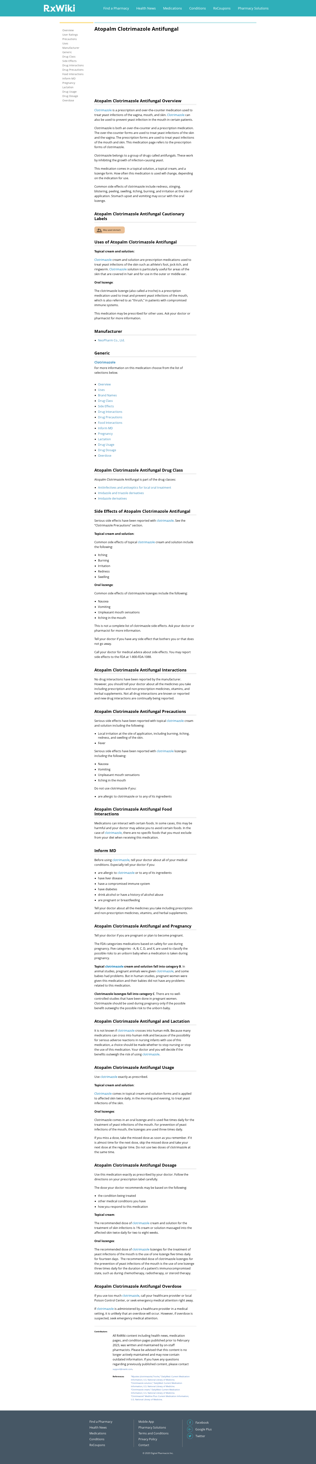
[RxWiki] (59, 7)
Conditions (197, 8)
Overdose (104, 456)
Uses (101, 390)
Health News (146, 8)
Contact (143, 1445)
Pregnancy (105, 434)
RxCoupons (222, 8)
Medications (172, 8)
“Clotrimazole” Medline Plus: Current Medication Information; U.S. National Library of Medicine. (160, 1398)
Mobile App (146, 1422)
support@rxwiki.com (122, 1369)
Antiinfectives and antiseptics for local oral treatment (134, 488)
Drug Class (105, 401)
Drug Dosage (107, 450)
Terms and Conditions (153, 1433)
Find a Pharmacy (116, 8)
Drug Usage (106, 445)
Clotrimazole (103, 110)
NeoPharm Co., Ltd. (111, 340)
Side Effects (106, 406)
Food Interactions (110, 423)
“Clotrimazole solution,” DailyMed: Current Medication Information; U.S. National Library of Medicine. (156, 1385)
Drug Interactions (110, 412)
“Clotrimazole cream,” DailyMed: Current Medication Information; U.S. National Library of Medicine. (155, 1391)
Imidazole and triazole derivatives (121, 493)
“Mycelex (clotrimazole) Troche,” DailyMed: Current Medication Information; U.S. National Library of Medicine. (160, 1378)
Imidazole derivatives (112, 498)
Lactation (104, 439)
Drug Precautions (110, 417)
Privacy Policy (147, 1439)
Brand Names (107, 395)
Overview (104, 384)
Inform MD (105, 428)
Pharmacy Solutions (253, 8)
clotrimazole (165, 521)
